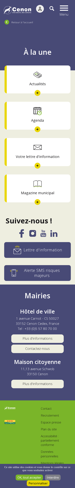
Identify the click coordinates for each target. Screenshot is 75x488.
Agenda (37, 120)
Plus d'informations (37, 338)
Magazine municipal (37, 192)
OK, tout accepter (29, 477)
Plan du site (49, 429)
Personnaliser (38, 483)
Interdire (53, 477)
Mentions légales (52, 463)
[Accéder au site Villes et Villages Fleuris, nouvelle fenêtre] (10, 422)
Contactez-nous (37, 348)
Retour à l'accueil (22, 22)
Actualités (37, 83)
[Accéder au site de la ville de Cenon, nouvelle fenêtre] (10, 409)
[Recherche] (49, 10)
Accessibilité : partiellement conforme (50, 440)
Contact (46, 408)
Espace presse (51, 422)
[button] (64, 10)
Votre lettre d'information (37, 156)
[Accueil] (17, 10)
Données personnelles (49, 454)
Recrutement (50, 415)
